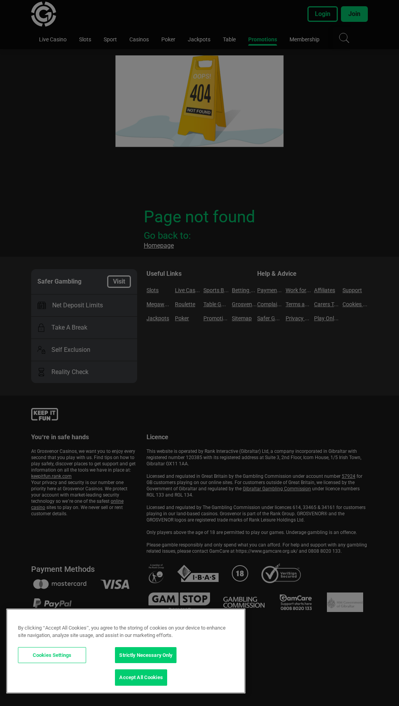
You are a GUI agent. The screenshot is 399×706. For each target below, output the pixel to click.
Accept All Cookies (140, 677)
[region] (125, 651)
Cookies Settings (52, 655)
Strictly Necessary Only (145, 655)
